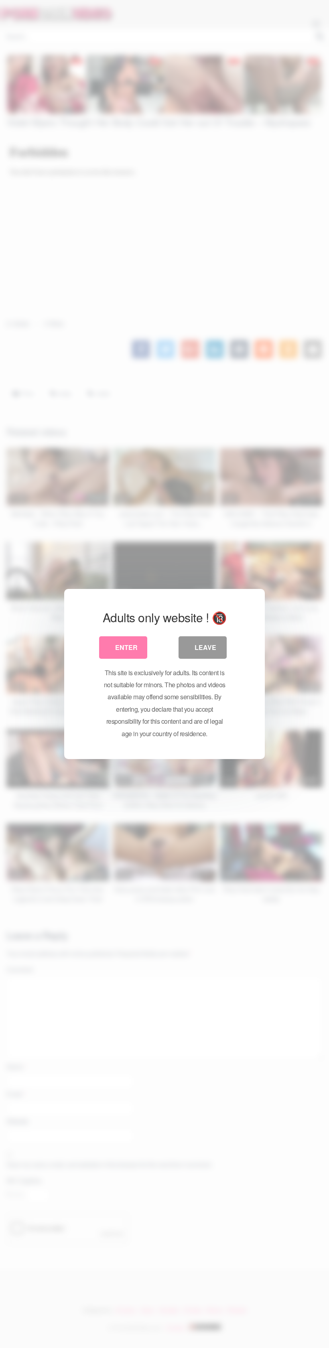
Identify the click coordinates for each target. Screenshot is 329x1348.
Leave (205, 647)
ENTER (126, 647)
